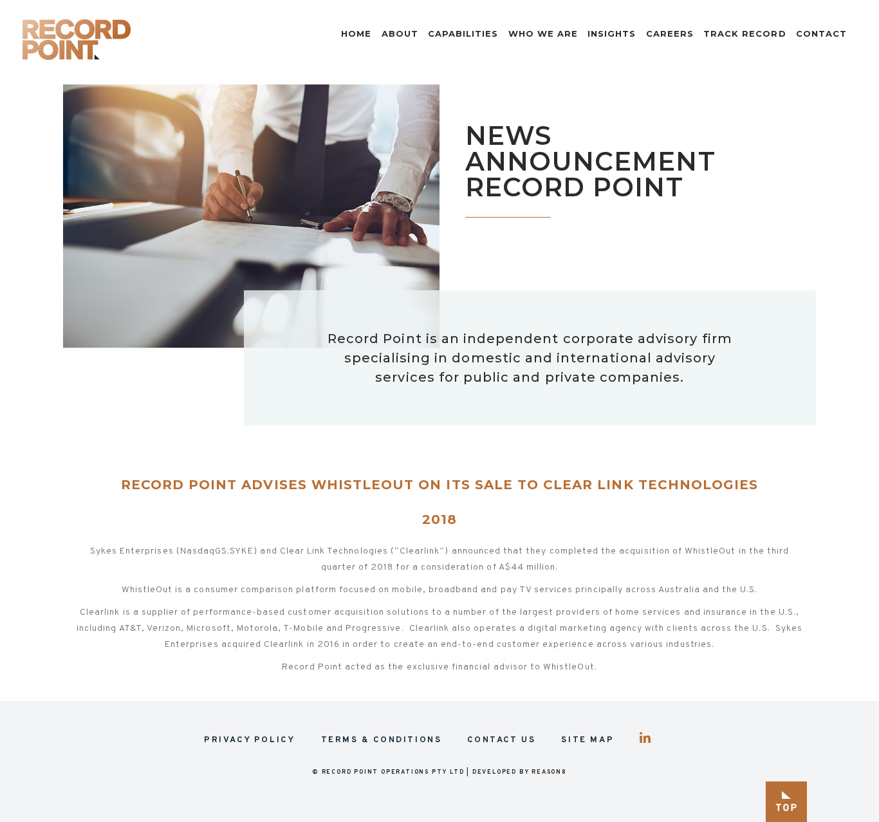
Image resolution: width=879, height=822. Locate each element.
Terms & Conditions (381, 740)
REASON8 (549, 772)
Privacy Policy (249, 740)
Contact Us (501, 740)
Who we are (543, 33)
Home (356, 33)
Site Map (587, 740)
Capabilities (463, 33)
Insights (612, 33)
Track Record (744, 33)
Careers (670, 33)
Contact (821, 33)
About (400, 33)
